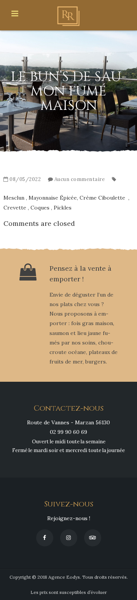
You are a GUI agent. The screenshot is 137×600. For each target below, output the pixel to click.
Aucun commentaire (79, 179)
